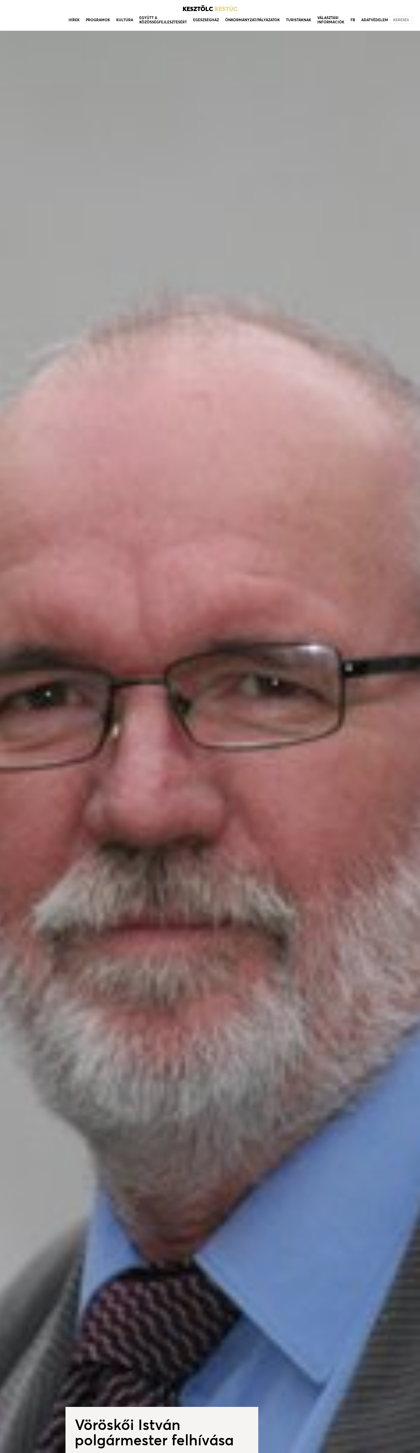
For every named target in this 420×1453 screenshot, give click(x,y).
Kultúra (124, 20)
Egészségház (206, 20)
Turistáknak (298, 20)
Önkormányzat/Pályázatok (252, 20)
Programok (98, 20)
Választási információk (330, 19)
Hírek (74, 20)
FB (353, 20)
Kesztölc (210, 9)
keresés (401, 20)
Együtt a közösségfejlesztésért (163, 19)
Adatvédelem (374, 20)
